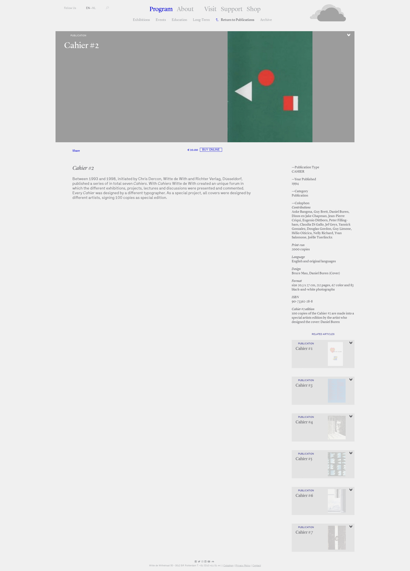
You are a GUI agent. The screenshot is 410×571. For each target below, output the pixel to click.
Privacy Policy (242, 565)
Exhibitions (141, 20)
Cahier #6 (304, 496)
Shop (254, 9)
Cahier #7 (304, 532)
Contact (256, 565)
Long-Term (201, 20)
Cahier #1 (304, 349)
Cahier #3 (304, 385)
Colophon (228, 565)
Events (161, 20)
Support (232, 9)
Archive (266, 20)
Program (161, 9)
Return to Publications (237, 20)
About (185, 9)
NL (94, 8)
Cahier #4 (304, 422)
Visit (210, 9)
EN (88, 8)
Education (179, 20)
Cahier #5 (304, 459)
